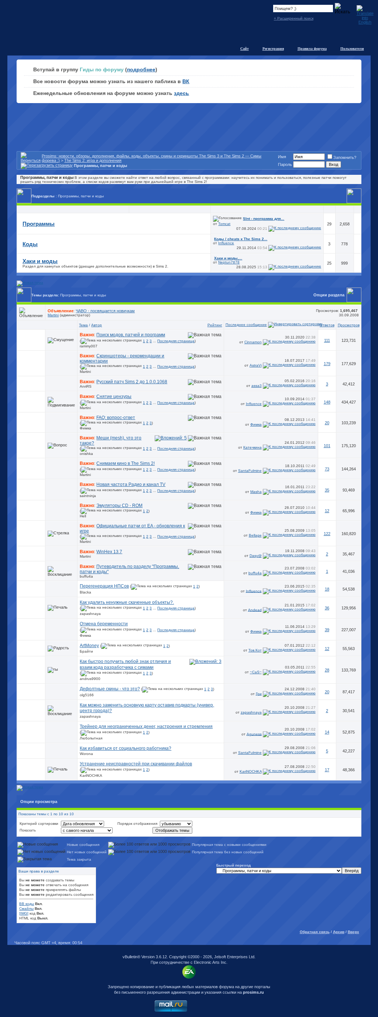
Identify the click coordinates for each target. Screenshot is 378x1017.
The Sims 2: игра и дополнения (92, 160)
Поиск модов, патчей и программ (130, 334)
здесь (181, 93)
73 (327, 469)
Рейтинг (214, 325)
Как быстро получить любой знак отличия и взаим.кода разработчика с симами (125, 664)
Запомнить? (344, 157)
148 (327, 402)
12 (327, 510)
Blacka (85, 592)
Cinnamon (253, 342)
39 (327, 629)
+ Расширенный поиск (293, 18)
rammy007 (88, 346)
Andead (255, 610)
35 (327, 490)
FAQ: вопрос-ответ (115, 417)
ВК (185, 81)
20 (327, 423)
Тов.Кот (255, 650)
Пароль (285, 164)
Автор (96, 325)
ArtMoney (89, 645)
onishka (86, 454)
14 (327, 732)
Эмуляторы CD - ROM (119, 505)
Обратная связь (315, 932)
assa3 (256, 386)
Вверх (353, 932)
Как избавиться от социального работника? (125, 748)
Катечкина (252, 447)
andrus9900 (90, 679)
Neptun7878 (229, 262)
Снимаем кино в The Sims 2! (125, 463)
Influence (226, 243)
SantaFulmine (250, 471)
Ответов (327, 325)
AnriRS (86, 386)
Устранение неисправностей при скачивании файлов (136, 763)
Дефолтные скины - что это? (110, 688)
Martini (53, 315)
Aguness (254, 734)
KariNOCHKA (91, 775)
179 (327, 363)
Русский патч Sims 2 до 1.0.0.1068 (131, 381)
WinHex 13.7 (109, 551)
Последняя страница (176, 341)
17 (327, 770)
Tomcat (224, 224)
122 (327, 533)
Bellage (255, 535)
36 (327, 608)
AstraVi (256, 365)
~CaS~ (256, 672)
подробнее (141, 69)
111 (327, 340)
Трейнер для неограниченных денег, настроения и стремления (146, 726)
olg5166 (87, 695)
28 (327, 670)
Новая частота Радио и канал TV (130, 484)
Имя (282, 156)
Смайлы (26, 909)
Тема (83, 325)
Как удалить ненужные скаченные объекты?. (127, 602)
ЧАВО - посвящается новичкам (105, 311)
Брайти (86, 651)
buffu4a (86, 576)
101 (327, 445)
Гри (259, 693)
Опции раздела (328, 295)
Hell (83, 516)
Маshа (256, 492)
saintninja (88, 496)
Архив (338, 932)
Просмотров (349, 325)
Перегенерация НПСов (104, 586)
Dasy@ (256, 556)
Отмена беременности (104, 623)
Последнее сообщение (246, 325)
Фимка (85, 428)
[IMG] (23, 913)
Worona (86, 754)
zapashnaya (90, 614)
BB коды (26, 904)
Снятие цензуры (113, 396)
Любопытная (91, 738)
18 (327, 589)
